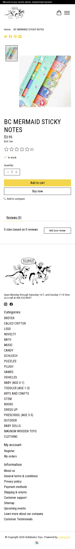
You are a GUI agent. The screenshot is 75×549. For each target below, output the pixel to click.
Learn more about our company (23, 514)
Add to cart (37, 183)
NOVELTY (10, 334)
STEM (8, 399)
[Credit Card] (36, 543)
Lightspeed (64, 537)
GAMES (8, 372)
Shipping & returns (15, 492)
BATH (7, 340)
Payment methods (15, 487)
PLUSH (8, 366)
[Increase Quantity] (16, 172)
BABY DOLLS (12, 426)
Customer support (15, 498)
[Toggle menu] (67, 13)
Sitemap (9, 503)
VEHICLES (10, 377)
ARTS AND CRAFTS (16, 393)
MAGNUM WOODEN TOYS (20, 431)
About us (9, 471)
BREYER (9, 318)
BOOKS (8, 404)
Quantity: (9, 165)
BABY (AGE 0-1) (14, 383)
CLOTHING (10, 436)
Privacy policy (13, 481)
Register (9, 451)
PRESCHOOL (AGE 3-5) (18, 415)
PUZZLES (10, 361)
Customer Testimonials (18, 519)
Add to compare (16, 198)
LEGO (7, 329)
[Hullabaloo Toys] (14, 12)
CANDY (8, 350)
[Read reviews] (17, 149)
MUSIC (8, 345)
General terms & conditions (21, 476)
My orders (10, 456)
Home (7, 29)
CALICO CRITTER (15, 323)
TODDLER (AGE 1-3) (17, 388)
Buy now (37, 191)
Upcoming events (15, 508)
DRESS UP (11, 410)
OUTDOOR (10, 420)
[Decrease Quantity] (7, 172)
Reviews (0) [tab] (13, 217)
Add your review (57, 230)
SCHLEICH (10, 356)
